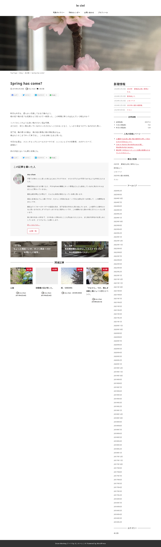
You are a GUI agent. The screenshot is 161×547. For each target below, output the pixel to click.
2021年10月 (118, 287)
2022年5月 (118, 264)
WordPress (101, 543)
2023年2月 (118, 233)
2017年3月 (118, 491)
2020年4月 (118, 352)
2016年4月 (118, 514)
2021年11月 (118, 283)
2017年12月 (118, 456)
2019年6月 (118, 391)
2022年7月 (118, 256)
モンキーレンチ (80, 543)
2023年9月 (118, 225)
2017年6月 (118, 480)
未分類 (41, 89)
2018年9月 (118, 422)
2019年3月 (118, 402)
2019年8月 (118, 383)
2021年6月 (118, 302)
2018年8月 (118, 426)
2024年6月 (118, 206)
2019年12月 (118, 368)
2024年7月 (118, 202)
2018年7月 (118, 430)
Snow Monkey (61, 543)
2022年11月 (118, 245)
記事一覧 (33, 231)
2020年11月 (118, 326)
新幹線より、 (119, 168)
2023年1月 (118, 237)
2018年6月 (118, 433)
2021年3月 (118, 314)
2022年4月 (118, 268)
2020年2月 (118, 360)
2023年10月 (118, 221)
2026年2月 (118, 191)
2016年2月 (118, 522)
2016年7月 (118, 503)
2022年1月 (118, 275)
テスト (116, 179)
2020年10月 (118, 329)
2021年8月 (118, 295)
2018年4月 (118, 441)
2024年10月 (118, 198)
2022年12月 (118, 241)
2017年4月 (118, 487)
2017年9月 (118, 468)
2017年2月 (118, 495)
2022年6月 (118, 260)
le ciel (80, 5)
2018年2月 (118, 449)
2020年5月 (118, 349)
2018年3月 (118, 445)
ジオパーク (118, 172)
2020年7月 (118, 341)
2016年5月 (118, 510)
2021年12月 (118, 279)
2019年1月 (118, 410)
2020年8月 (118, 337)
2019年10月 (118, 376)
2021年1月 (118, 322)
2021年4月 (118, 310)
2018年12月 (118, 414)
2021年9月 (118, 291)
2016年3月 (118, 518)
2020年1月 (118, 364)
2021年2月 (118, 318)
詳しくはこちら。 (33, 225)
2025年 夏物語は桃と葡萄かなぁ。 (127, 164)
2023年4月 (118, 229)
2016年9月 (118, 499)
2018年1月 (118, 453)
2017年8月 (118, 472)
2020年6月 (118, 345)
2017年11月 (118, 460)
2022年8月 (118, 252)
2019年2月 (118, 406)
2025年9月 (118, 194)
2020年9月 (118, 333)
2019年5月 (118, 395)
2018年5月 (118, 437)
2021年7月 (118, 298)
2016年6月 (118, 507)
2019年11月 (118, 372)
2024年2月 (118, 214)
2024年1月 (118, 218)
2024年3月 (118, 210)
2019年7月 (118, 387)
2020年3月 (118, 356)
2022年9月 (118, 248)
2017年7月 (118, 476)
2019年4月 (118, 399)
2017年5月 (118, 483)
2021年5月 (118, 306)
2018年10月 (118, 418)
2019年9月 (118, 379)
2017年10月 (118, 464)
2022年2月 (118, 272)
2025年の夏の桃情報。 (122, 176)
